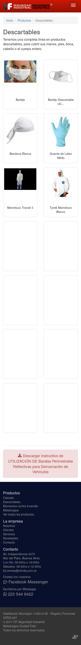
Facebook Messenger (27, 582)
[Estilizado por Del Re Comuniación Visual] (75, 636)
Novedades (10, 538)
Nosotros (9, 526)
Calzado (8, 498)
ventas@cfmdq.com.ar (22, 570)
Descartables (11, 502)
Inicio (9, 20)
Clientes (8, 530)
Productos (24, 20)
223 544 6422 (20, 594)
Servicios (9, 534)
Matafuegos (11, 510)
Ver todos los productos (18, 514)
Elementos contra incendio (20, 506)
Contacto (9, 542)
